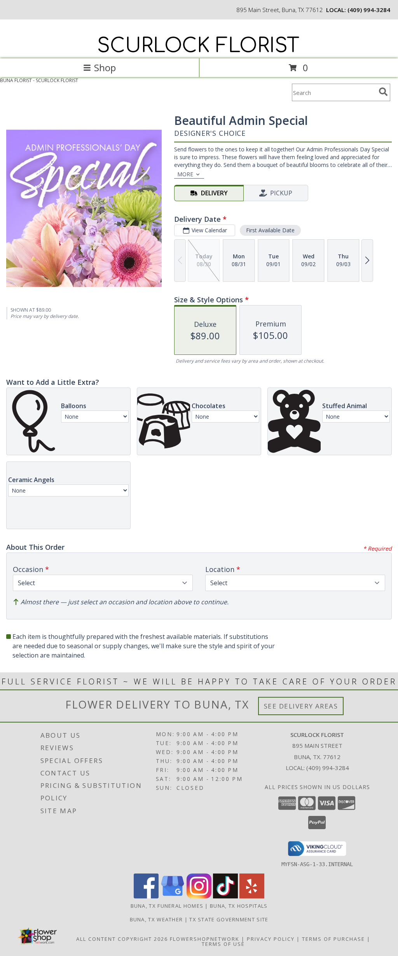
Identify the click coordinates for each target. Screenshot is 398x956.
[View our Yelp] (251, 896)
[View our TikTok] (225, 896)
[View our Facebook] (146, 896)
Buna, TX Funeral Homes (167, 905)
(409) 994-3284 (368, 10)
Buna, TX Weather (156, 919)
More (185, 174)
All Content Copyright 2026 (122, 938)
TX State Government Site (228, 919)
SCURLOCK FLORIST (198, 46)
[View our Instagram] (199, 896)
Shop (105, 67)
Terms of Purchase (333, 938)
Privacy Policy (271, 938)
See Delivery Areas (301, 706)
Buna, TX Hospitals (238, 905)
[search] (383, 91)
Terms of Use (223, 943)
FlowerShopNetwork (204, 938)
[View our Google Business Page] (172, 896)
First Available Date (270, 230)
